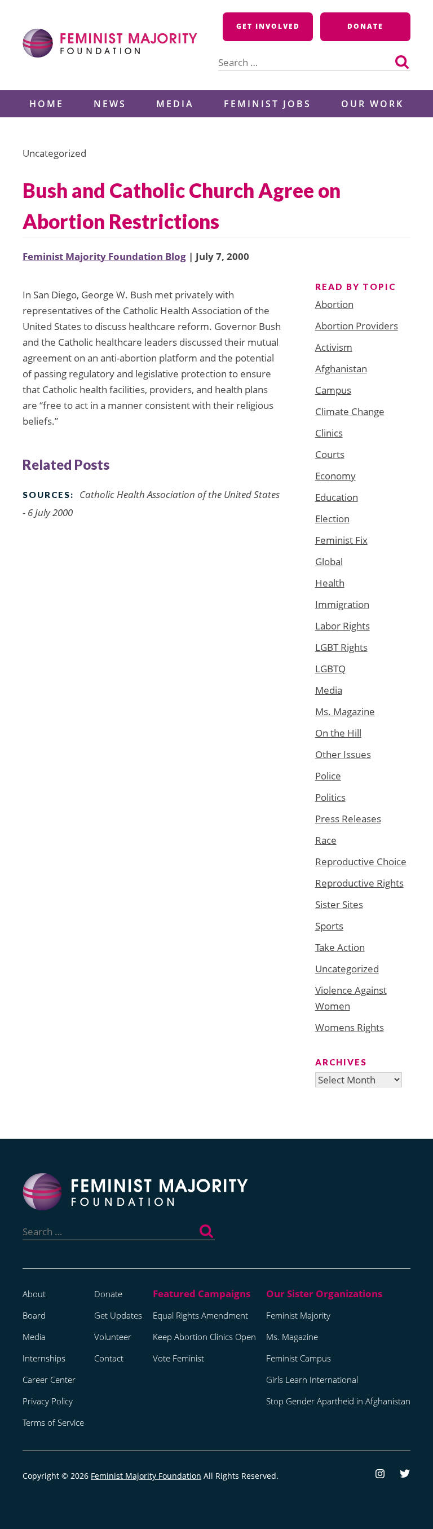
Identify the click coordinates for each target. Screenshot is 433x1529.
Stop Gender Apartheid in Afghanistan (338, 1401)
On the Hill (338, 732)
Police (328, 775)
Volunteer (112, 1336)
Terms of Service (53, 1422)
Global (329, 561)
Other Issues (343, 754)
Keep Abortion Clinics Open (204, 1336)
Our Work (372, 104)
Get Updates (118, 1315)
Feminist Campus (298, 1358)
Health (329, 582)
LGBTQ (330, 668)
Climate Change (350, 411)
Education (336, 497)
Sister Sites (339, 904)
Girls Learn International (312, 1379)
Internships (44, 1358)
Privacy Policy (48, 1401)
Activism (333, 347)
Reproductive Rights (359, 882)
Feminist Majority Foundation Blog (104, 256)
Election (332, 518)
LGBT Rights (341, 647)
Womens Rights (349, 1027)
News (110, 104)
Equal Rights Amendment (200, 1315)
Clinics (329, 432)
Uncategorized (347, 968)
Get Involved (268, 26)
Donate (365, 26)
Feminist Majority (298, 1315)
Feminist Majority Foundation (146, 1475)
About (34, 1293)
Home (46, 104)
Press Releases (348, 818)
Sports (329, 925)
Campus (333, 390)
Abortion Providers (356, 325)
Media (175, 104)
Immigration (342, 604)
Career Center (49, 1379)
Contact (108, 1358)
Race (326, 840)
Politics (330, 797)
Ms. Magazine (345, 711)
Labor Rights (342, 625)
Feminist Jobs (267, 104)
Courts (329, 454)
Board (34, 1315)
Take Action (340, 947)
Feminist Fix (341, 540)
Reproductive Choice (361, 861)
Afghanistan (341, 368)
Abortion (334, 304)
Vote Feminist (178, 1358)
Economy (335, 475)
